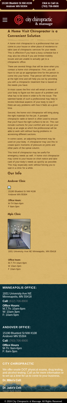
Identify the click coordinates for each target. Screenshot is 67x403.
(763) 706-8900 (50, 6)
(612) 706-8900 (18, 301)
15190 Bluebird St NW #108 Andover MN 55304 (17, 5)
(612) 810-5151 (12, 383)
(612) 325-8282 (12, 390)
